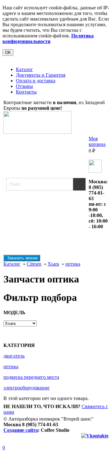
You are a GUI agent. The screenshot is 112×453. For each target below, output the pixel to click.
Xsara (53, 264)
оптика (72, 264)
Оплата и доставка (35, 80)
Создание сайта (20, 430)
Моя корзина (97, 141)
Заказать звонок (22, 258)
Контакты (26, 91)
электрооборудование (26, 387)
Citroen (34, 264)
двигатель (14, 356)
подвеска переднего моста (31, 377)
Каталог (24, 69)
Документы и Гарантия (40, 75)
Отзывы (24, 86)
